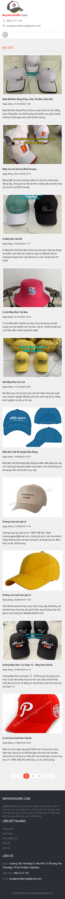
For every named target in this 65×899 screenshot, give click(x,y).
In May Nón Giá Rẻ (12, 239)
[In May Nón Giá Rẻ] (32, 214)
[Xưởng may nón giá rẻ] (32, 497)
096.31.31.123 (14, 20)
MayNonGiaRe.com (43, 893)
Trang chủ (7, 828)
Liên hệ (6, 848)
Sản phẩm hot (9, 838)
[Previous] (14, 776)
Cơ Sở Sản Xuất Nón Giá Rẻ (17, 738)
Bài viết (6, 843)
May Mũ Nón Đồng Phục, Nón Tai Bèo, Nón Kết (27, 99)
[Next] (51, 776)
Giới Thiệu (7, 833)
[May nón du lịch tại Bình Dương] (32, 144)
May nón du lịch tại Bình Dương (19, 169)
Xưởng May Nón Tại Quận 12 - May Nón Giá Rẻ (27, 665)
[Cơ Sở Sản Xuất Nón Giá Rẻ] (32, 713)
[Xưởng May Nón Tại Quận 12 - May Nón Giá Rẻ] (32, 640)
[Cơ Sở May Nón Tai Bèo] (32, 287)
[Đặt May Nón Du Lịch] (32, 357)
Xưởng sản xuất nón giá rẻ (16, 595)
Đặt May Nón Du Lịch (13, 382)
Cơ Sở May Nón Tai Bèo (15, 312)
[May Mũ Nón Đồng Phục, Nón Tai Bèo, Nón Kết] (32, 74)
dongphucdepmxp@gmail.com (24, 25)
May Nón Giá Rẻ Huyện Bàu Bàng (20, 452)
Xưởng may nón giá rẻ (14, 521)
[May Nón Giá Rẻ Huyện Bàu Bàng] (32, 427)
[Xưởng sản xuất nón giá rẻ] (32, 570)
